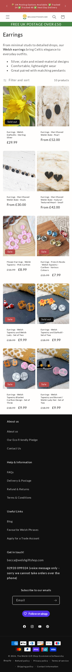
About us (12, 431)
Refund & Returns (18, 489)
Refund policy (22, 660)
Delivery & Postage (19, 480)
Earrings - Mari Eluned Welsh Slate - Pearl (52, 133)
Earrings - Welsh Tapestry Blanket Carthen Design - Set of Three (18, 398)
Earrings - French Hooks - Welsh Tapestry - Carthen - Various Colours (53, 266)
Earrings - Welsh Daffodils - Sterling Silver (16, 135)
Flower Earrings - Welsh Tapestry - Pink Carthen (19, 263)
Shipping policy (25, 666)
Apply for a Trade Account (23, 538)
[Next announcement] (65, 6)
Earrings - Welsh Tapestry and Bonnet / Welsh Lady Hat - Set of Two (52, 398)
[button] (7, 17)
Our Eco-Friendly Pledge (22, 439)
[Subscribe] (55, 600)
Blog (10, 521)
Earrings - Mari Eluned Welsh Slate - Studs (18, 198)
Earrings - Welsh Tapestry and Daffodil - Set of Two (52, 332)
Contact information (47, 666)
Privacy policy (40, 660)
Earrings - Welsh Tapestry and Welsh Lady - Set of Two (17, 332)
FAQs (10, 472)
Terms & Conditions (19, 497)
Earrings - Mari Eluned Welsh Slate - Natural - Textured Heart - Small (52, 200)
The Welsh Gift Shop (27, 656)
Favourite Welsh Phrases (22, 529)
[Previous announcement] (7, 6)
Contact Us (14, 448)
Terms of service (60, 660)
